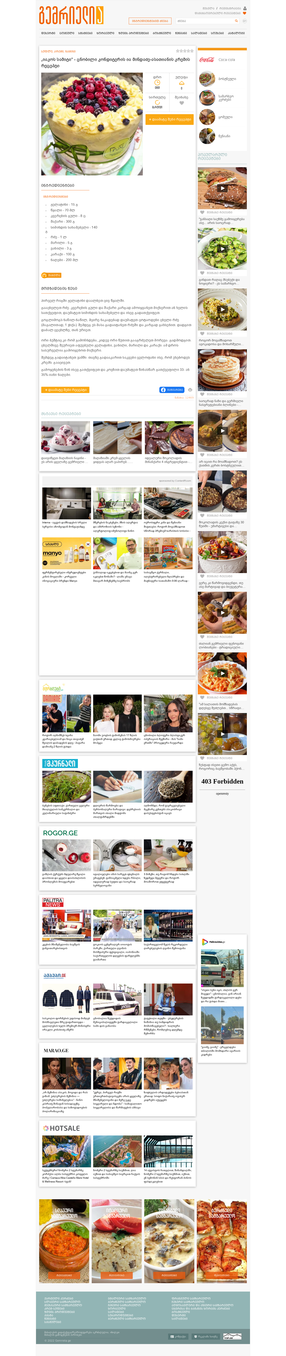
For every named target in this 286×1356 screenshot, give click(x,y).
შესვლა (208, 8)
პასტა (48, 1315)
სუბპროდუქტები (120, 1315)
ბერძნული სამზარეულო (127, 1301)
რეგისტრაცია (230, 8)
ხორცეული (117, 1308)
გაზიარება (175, 390)
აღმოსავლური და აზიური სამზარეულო (202, 1305)
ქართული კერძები (58, 1298)
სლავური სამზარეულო (62, 1301)
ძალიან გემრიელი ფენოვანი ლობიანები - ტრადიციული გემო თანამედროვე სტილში (221, 647)
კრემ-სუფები (54, 1308)
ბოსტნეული (181, 1311)
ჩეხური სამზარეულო (188, 1301)
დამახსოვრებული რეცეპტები (218, 13)
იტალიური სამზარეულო (127, 1298)
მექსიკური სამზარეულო (63, 1305)
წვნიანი (50, 1318)
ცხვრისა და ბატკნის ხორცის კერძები (201, 1308)
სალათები (116, 1311)
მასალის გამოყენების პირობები (63, 1334)
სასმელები (52, 1322)
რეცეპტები (64, 1275)
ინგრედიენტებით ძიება (150, 21)
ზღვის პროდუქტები (59, 1311)
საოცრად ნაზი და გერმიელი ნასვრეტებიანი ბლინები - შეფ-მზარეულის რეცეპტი (221, 405)
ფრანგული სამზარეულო (191, 1298)
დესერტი (179, 1315)
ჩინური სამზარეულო (124, 1305)
